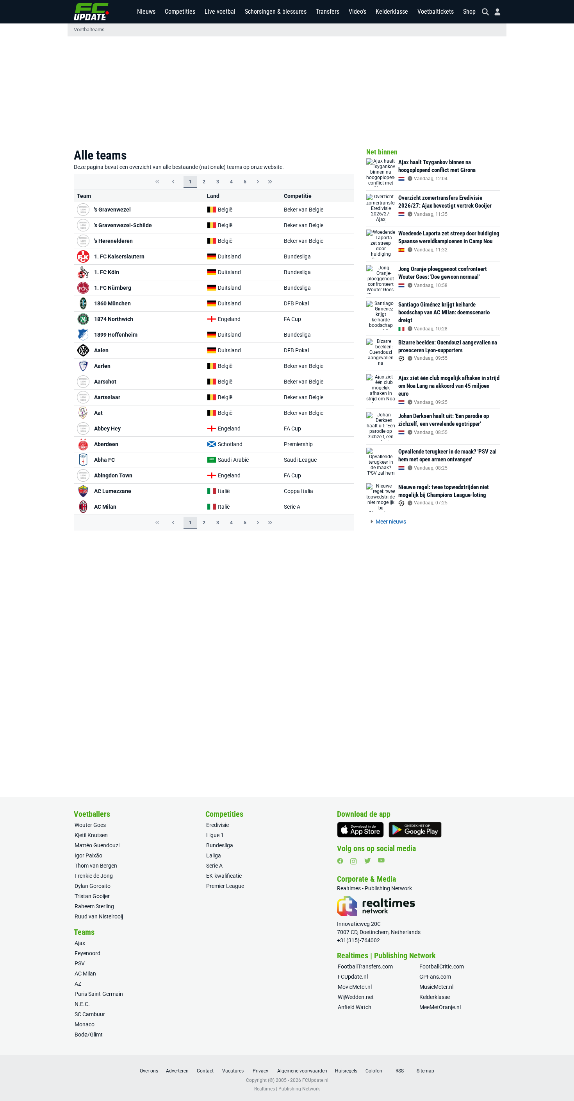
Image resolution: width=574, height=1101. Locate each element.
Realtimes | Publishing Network (287, 1089)
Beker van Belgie (303, 209)
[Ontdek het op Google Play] (415, 829)
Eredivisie (217, 825)
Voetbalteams (89, 29)
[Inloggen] (494, 12)
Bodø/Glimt (89, 1034)
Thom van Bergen (96, 866)
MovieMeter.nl (355, 987)
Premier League (225, 886)
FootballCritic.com (441, 966)
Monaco (84, 1024)
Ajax (80, 943)
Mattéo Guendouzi (97, 845)
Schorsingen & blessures (276, 11)
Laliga (213, 855)
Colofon (373, 1071)
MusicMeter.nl (436, 987)
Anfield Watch (354, 1007)
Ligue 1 (215, 835)
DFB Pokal (296, 303)
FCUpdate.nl (353, 977)
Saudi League (300, 460)
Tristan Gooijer (92, 896)
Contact (205, 1071)
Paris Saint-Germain (99, 994)
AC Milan (85, 973)
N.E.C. (82, 1004)
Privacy (260, 1071)
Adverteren (177, 1071)
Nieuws (146, 11)
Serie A (292, 507)
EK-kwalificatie (224, 876)
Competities (180, 11)
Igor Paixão (88, 855)
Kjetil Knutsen (91, 835)
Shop (469, 11)
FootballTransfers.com (365, 966)
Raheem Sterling (94, 906)
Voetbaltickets (435, 11)
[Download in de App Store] (360, 829)
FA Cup (292, 319)
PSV (80, 963)
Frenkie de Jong (94, 876)
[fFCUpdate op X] (367, 861)
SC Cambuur (90, 1014)
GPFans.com (435, 977)
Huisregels (346, 1071)
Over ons (149, 1071)
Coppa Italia (298, 491)
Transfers (327, 11)
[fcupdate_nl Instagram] (353, 861)
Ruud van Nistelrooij (99, 916)
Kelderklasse (392, 11)
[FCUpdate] (91, 11)
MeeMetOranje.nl (440, 1007)
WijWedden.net (356, 997)
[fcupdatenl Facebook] (340, 861)
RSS (400, 1071)
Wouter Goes (90, 825)
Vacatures (233, 1071)
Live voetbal (220, 11)
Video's (357, 11)
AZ (78, 984)
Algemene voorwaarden (302, 1071)
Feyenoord (87, 953)
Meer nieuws (390, 521)
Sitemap (425, 1071)
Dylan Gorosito (93, 886)
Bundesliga (297, 256)
